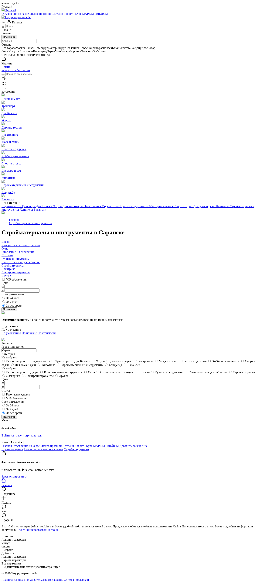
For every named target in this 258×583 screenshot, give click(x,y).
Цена (5, 379)
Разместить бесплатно (16, 70)
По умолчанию (11, 333)
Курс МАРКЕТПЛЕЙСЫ (91, 13)
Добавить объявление (134, 445)
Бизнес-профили (40, 13)
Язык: (5, 442)
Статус (6, 390)
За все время (14, 305)
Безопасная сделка (18, 394)
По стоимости (47, 333)
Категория (8, 354)
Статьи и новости (63, 13)
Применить (9, 37)
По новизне (29, 333)
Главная (7, 445)
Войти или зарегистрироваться (22, 435)
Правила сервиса (12, 449)
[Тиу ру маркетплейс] (16, 17)
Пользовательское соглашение (43, 449)
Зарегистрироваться (14, 476)
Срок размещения (13, 401)
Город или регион (13, 346)
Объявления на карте (15, 13)
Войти (6, 66)
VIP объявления (16, 279)
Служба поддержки (76, 449)
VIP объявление (16, 398)
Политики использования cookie (37, 529)
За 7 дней (12, 301)
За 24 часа (12, 298)
